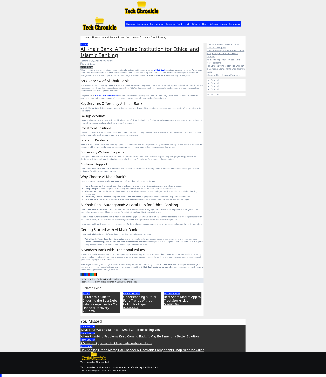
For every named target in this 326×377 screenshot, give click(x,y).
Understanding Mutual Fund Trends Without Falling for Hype (139, 300)
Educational (142, 24)
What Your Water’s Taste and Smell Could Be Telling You (120, 330)
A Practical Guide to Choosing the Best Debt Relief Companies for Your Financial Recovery (101, 302)
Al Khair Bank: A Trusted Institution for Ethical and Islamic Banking (139, 52)
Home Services (87, 326)
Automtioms (86, 346)
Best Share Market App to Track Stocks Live (182, 299)
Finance (84, 44)
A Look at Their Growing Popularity (223, 75)
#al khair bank (106, 60)
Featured (170, 24)
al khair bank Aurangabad (106, 95)
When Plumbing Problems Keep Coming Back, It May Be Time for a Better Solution (226, 53)
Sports (223, 24)
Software (214, 24)
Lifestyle (196, 24)
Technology (234, 24)
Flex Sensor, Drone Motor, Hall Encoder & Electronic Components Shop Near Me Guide (226, 68)
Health (187, 24)
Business (130, 24)
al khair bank (160, 70)
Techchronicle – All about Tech (94, 362)
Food (179, 24)
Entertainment (157, 24)
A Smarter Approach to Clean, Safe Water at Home (116, 343)
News (205, 24)
